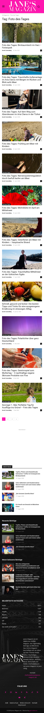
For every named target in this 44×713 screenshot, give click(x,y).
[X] (37, 692)
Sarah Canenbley (7, 50)
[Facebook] (5, 692)
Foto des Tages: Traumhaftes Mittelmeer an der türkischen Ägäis (21, 273)
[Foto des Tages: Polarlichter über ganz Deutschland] (22, 326)
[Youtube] (19, 698)
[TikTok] (32, 692)
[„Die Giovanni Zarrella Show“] (8, 497)
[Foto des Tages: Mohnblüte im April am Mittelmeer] (22, 195)
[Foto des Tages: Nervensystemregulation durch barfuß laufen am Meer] (22, 163)
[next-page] (16, 419)
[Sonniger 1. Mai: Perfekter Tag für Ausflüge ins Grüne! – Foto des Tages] (22, 392)
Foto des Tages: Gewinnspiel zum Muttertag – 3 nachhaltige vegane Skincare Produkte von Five (18, 373)
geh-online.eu (33, 710)
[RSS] (27, 692)
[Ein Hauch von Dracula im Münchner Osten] (8, 508)
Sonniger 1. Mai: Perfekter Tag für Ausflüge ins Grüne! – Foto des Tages (20, 406)
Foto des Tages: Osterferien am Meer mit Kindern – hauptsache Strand (21, 241)
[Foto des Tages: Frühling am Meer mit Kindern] (22, 131)
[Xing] (25, 698)
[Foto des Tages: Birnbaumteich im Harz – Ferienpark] (22, 33)
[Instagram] (11, 692)
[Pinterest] (21, 692)
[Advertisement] (22, 443)
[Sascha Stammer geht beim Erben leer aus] (8, 590)
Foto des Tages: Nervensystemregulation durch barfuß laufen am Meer (21, 177)
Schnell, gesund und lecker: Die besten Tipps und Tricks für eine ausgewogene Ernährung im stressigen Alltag (21, 306)
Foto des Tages (6, 41)
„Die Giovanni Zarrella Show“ (25, 493)
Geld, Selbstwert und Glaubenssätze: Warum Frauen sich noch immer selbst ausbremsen (28, 485)
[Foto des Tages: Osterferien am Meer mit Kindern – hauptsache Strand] (22, 227)
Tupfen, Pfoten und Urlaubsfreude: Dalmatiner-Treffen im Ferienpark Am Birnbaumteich (28, 474)
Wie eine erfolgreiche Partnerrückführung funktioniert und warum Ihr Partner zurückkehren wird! (28, 566)
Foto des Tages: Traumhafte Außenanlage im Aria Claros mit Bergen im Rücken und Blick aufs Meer (22, 79)
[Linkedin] (16, 692)
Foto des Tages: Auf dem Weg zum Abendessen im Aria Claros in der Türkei (21, 113)
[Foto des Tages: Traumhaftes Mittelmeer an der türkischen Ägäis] (22, 259)
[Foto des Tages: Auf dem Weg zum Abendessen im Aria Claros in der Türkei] (22, 99)
